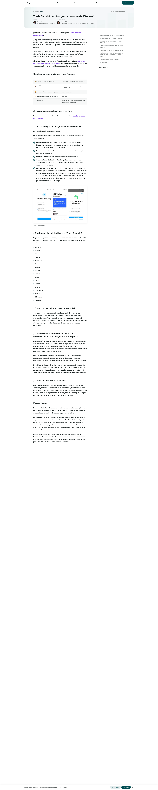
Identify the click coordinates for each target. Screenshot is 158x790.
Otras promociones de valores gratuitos (111, 38)
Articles (35, 11)
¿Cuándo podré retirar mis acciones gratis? (111, 50)
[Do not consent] (132, 787)
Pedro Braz (40, 21)
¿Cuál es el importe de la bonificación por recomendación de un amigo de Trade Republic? (111, 54)
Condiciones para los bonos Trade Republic (112, 35)
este (78, 61)
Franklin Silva (64, 21)
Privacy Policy (58, 787)
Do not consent (115, 787)
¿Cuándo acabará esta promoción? (109, 59)
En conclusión (103, 62)
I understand (126, 787)
